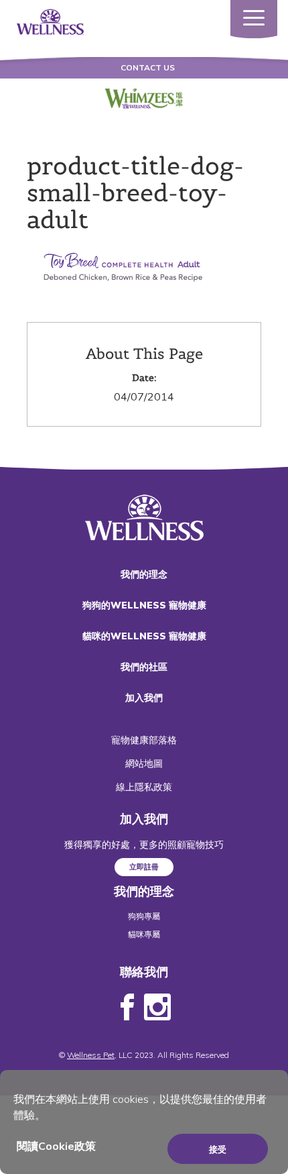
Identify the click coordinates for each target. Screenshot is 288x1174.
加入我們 (144, 698)
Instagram (157, 1007)
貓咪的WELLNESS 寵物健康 (144, 636)
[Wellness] (50, 21)
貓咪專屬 (144, 934)
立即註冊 (144, 866)
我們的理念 (144, 574)
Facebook (127, 1007)
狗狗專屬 (144, 916)
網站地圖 (144, 763)
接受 (217, 1149)
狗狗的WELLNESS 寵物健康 (144, 605)
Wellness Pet (91, 1055)
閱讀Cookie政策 (56, 1146)
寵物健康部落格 (144, 740)
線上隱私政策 (144, 787)
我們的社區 (144, 667)
